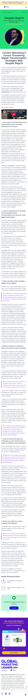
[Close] (26, 2)
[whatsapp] (25, 14)
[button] (26, 7)
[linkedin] (21, 14)
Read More (20, 3)
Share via (23, 12)
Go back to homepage (7, 12)
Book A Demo (14, 652)
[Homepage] (6, 6)
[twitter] (23, 14)
